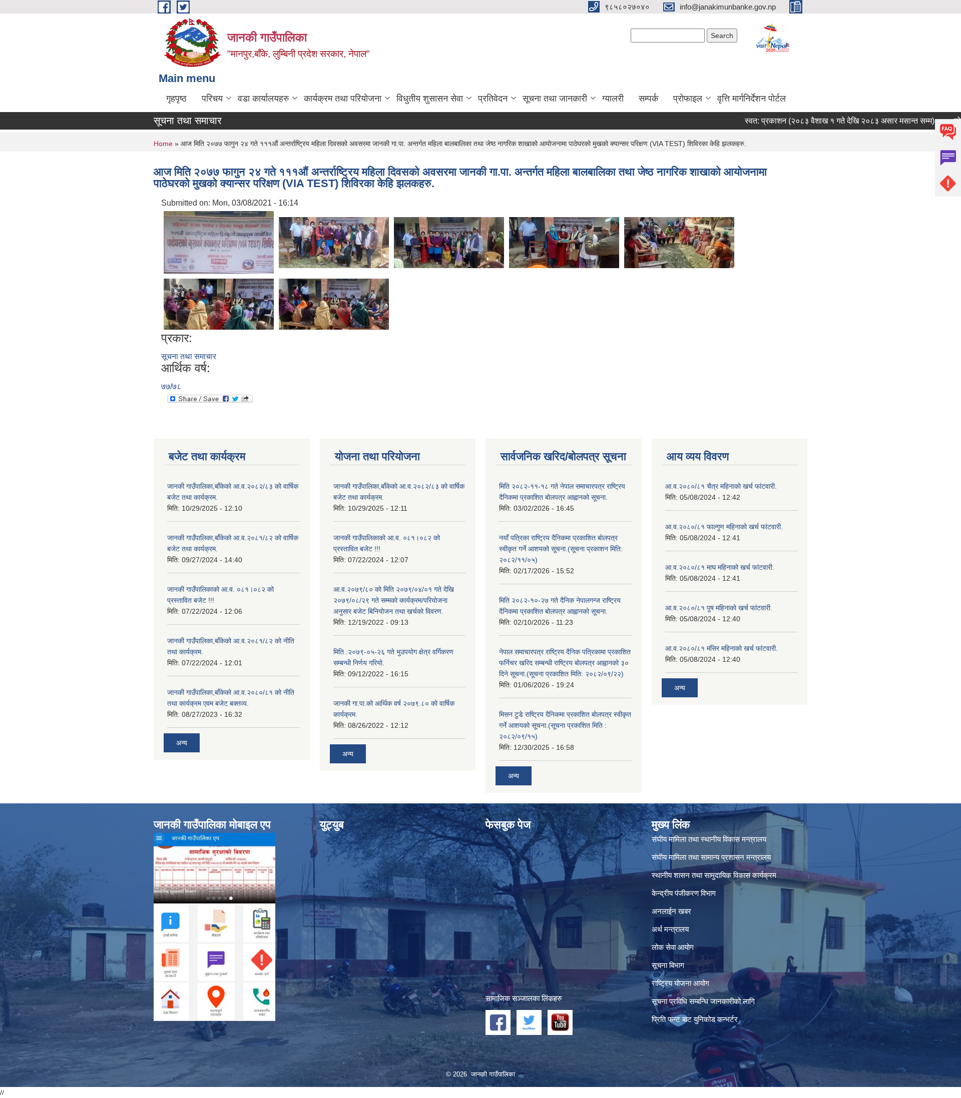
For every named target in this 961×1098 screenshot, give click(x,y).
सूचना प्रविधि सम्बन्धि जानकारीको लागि (703, 1001)
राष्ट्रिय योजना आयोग (680, 983)
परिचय (212, 99)
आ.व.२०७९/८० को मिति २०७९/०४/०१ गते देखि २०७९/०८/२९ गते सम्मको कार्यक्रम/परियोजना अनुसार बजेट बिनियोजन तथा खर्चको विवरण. (393, 600)
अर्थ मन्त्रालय (670, 929)
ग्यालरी (613, 99)
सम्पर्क (648, 99)
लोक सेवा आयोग (673, 947)
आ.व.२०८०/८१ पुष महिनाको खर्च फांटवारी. (718, 608)
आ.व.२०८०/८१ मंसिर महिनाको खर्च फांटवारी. (721, 648)
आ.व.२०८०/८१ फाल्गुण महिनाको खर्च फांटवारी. (724, 527)
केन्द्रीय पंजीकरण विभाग (684, 893)
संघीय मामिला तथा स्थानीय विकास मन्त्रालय (709, 839)
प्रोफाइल (687, 99)
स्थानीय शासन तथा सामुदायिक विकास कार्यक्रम (714, 875)
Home (163, 144)
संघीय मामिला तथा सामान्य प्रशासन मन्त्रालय (711, 857)
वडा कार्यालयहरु (263, 99)
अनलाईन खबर (671, 911)
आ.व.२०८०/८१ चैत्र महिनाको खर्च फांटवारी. (721, 486)
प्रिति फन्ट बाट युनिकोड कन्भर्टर (695, 1019)
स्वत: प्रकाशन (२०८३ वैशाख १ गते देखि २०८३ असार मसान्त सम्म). (811, 121)
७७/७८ (171, 386)
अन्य (181, 743)
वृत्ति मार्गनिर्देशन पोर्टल (751, 99)
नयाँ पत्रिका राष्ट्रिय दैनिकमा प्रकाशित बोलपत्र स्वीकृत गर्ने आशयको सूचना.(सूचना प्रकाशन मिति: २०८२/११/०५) (561, 549)
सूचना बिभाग (668, 965)
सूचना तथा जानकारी (555, 99)
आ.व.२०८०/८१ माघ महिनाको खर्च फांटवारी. (719, 567)
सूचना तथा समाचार (188, 356)
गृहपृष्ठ (176, 99)
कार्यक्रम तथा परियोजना (342, 99)
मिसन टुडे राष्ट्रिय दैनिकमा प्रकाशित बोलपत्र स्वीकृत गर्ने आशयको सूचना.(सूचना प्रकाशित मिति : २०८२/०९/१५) (565, 725)
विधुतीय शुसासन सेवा (429, 99)
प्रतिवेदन (493, 99)
